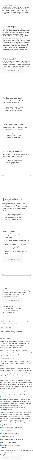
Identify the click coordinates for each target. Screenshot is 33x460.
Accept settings (5, 458)
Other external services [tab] (6, 409)
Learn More (8, 327)
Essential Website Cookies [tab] (7, 358)
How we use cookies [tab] (5, 338)
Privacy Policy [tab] (3, 447)
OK (2, 327)
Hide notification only (16, 458)
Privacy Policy (3, 455)
